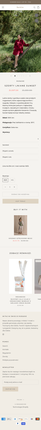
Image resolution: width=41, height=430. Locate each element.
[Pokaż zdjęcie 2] (17, 75)
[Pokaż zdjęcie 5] (23, 75)
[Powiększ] (36, 15)
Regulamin (7, 353)
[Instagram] (3, 334)
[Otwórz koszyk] (38, 7)
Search (5, 346)
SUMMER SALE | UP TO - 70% (20, 2)
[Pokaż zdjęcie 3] (19, 75)
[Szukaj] (34, 7)
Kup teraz (20, 201)
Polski (19, 399)
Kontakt (6, 349)
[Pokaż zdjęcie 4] (21, 75)
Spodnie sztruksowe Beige (20, 238)
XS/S (5, 180)
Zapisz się (10, 389)
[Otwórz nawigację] (3, 7)
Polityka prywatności (10, 360)
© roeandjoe (20, 404)
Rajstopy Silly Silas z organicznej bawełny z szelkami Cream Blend (20, 301)
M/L (12, 180)
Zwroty (5, 356)
